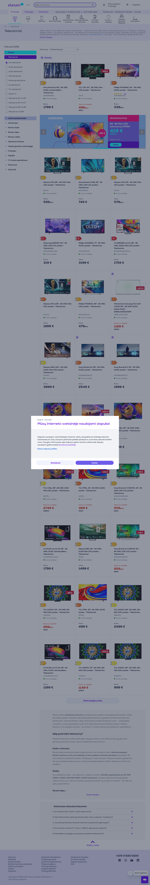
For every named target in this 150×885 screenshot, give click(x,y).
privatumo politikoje (67, 445)
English (40, 420)
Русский (48, 420)
